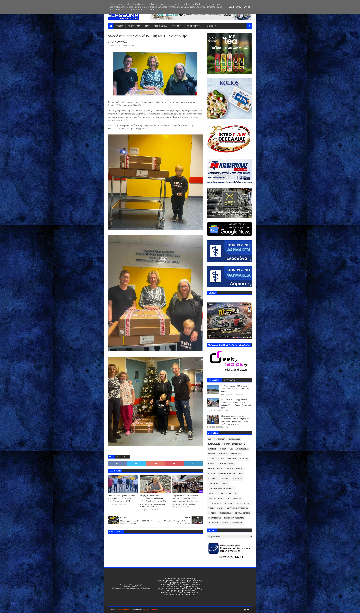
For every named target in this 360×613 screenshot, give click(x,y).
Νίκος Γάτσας (225, 513)
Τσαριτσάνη (237, 523)
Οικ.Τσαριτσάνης (242, 513)
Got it (247, 7)
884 (118, 457)
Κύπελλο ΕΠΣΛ (243, 503)
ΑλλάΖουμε (236, 454)
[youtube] (251, 610)
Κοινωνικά (229, 503)
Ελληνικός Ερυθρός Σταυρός (220, 488)
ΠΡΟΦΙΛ (119, 25)
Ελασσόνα (237, 479)
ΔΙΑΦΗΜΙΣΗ (176, 25)
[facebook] (244, 610)
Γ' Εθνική (231, 459)
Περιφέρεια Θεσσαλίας (234, 518)
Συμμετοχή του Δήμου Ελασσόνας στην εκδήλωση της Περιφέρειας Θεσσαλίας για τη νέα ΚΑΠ (121, 498)
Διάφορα (211, 474)
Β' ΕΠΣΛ (211, 459)
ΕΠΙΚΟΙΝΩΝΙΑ (160, 25)
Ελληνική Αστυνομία (217, 483)
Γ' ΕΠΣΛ (221, 459)
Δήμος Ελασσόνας (226, 464)
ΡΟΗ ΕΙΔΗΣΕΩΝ (194, 25)
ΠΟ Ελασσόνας (214, 518)
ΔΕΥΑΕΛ (211, 464)
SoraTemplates (123, 610)
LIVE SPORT (210, 25)
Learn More (235, 7)
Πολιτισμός (213, 523)
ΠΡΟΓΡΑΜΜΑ (134, 25)
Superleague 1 (235, 439)
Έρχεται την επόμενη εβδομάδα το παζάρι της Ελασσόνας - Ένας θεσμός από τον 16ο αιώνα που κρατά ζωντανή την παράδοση (186, 499)
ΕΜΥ (241, 474)
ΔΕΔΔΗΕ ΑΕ (243, 459)
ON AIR (147, 25)
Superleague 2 (214, 444)
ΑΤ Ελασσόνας (242, 449)
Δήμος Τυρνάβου (234, 469)
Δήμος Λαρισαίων (216, 469)
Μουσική (212, 513)
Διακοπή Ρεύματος (227, 474)
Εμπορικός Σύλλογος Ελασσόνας (222, 493)
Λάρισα (220, 508)
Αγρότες (211, 454)
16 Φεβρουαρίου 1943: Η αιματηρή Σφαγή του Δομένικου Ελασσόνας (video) (235, 388)
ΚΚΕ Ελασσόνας (234, 498)
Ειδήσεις (226, 479)
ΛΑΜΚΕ (211, 508)
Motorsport (219, 439)
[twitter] (248, 610)
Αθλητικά (223, 454)
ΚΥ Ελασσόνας (214, 503)
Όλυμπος (212, 449)
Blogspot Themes (150, 610)
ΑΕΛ (231, 449)
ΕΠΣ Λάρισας (213, 479)
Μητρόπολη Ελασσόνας (237, 508)
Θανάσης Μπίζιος (215, 498)
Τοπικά (126, 457)
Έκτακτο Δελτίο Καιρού (234, 444)
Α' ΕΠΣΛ (223, 449)
